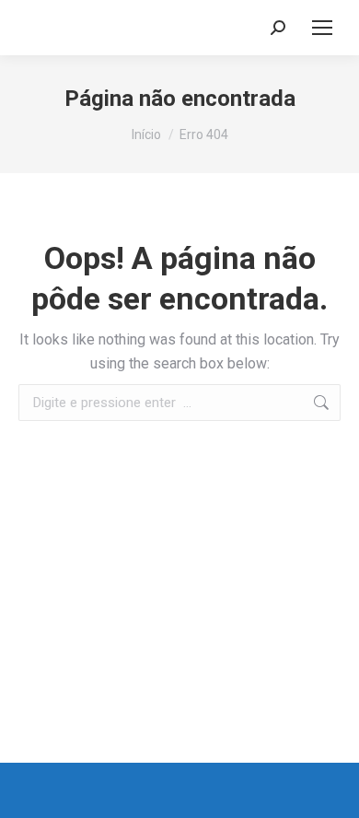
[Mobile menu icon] (322, 27)
